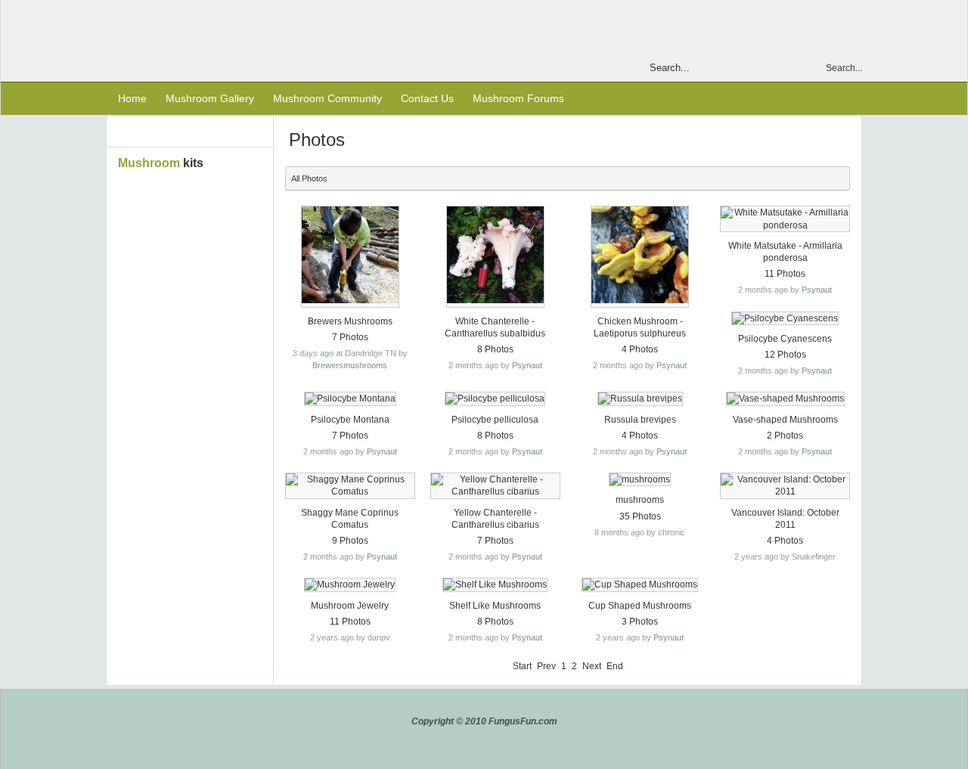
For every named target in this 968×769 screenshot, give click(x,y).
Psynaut (527, 365)
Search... (844, 68)
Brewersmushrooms (349, 365)
